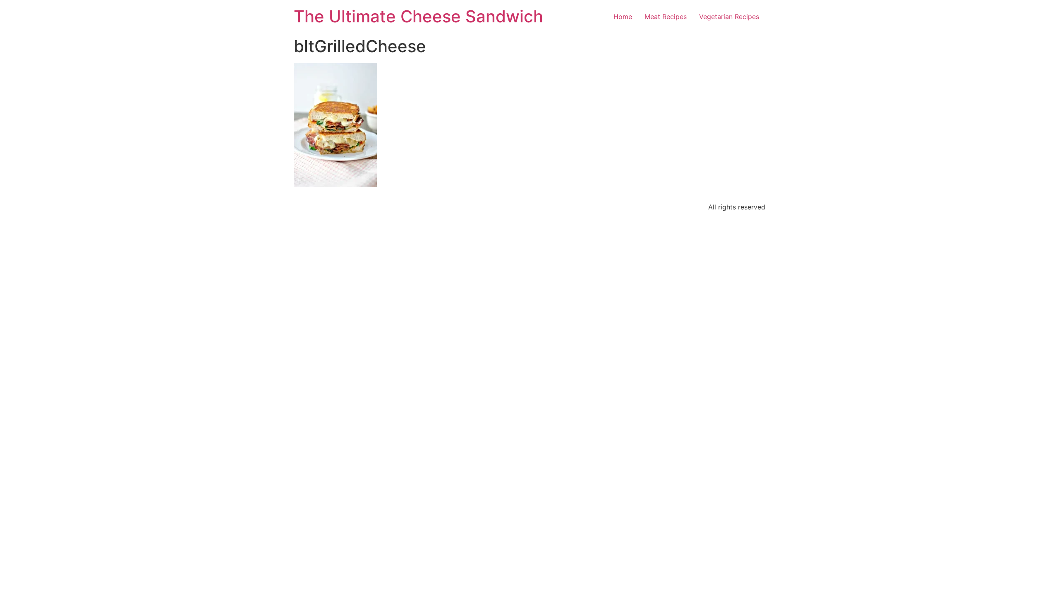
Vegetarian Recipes (729, 16)
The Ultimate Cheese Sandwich (418, 16)
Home (622, 16)
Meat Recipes (666, 16)
